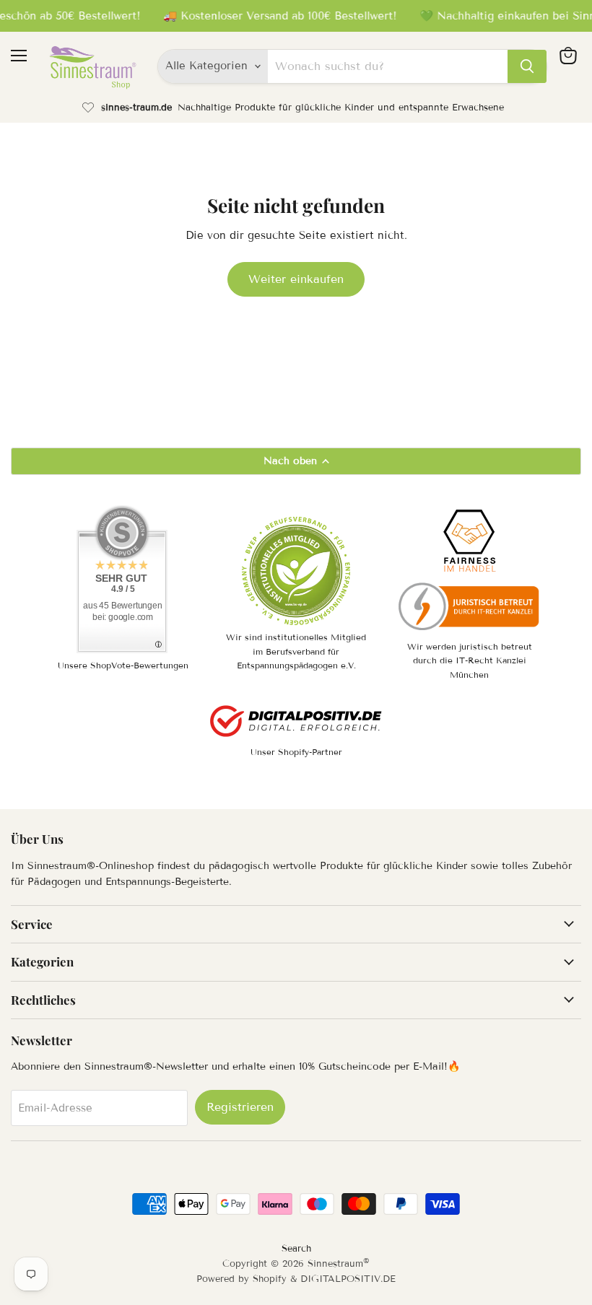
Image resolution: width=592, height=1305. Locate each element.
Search (296, 1248)
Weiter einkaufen (296, 279)
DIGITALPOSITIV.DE (348, 1279)
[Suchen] (527, 66)
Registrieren (240, 1107)
